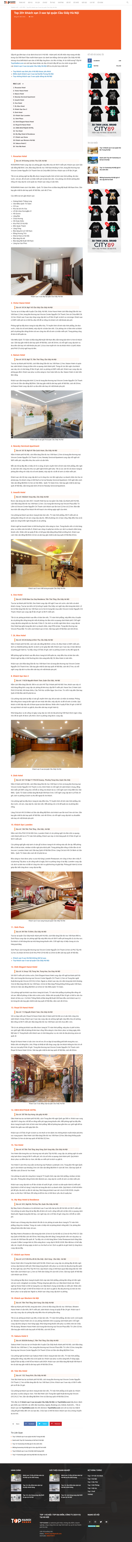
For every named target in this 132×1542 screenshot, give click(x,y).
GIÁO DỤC (84, 2)
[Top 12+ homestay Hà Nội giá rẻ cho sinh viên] (93, 170)
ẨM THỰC (52, 2)
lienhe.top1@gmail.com (53, 1534)
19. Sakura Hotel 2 (19, 143)
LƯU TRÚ (92, 2)
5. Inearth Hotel (18, 100)
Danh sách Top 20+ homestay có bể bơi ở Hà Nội (28, 1440)
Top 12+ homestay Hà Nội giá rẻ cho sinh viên (27, 1444)
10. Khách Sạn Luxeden (21, 115)
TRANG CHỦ (22, 2)
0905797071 (51, 1536)
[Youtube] (106, 1522)
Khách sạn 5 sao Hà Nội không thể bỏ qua (29, 958)
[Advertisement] (66, 34)
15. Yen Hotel (17, 131)
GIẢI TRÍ (68, 2)
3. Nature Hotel (18, 94)
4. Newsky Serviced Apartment (24, 97)
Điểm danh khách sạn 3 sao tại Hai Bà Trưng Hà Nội (33, 74)
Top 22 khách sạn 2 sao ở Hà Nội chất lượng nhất (28, 1451)
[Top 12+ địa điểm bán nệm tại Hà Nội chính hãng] (16, 1487)
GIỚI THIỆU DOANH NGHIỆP (59, 1470)
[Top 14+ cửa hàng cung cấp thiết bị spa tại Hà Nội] (16, 1497)
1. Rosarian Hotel (19, 87)
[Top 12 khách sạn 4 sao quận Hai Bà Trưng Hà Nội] (93, 150)
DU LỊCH (37, 2)
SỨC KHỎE (76, 2)
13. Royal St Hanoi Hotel (22, 125)
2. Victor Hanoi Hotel (20, 91)
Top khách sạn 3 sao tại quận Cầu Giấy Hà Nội (31, 960)
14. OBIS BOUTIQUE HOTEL (23, 128)
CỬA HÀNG (100, 2)
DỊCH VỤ (30, 2)
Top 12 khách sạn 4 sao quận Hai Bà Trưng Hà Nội (28, 1436)
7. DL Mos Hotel (19, 106)
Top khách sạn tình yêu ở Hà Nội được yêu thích (32, 71)
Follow (118, 66)
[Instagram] (95, 1522)
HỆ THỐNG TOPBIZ (95, 1470)
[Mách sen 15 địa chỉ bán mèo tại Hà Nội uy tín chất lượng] (16, 1478)
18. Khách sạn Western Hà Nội (24, 140)
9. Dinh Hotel (17, 112)
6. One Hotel (17, 103)
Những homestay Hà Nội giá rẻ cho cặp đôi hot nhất (29, 1447)
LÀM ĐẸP (45, 2)
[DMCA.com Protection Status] (94, 1527)
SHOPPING (61, 2)
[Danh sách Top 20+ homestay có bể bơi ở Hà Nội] (93, 160)
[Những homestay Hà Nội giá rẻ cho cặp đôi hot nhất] (93, 180)
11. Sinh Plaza (18, 118)
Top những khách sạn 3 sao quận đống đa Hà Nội (32, 76)
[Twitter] (101, 1522)
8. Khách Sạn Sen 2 (20, 109)
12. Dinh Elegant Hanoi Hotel (23, 122)
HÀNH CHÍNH (16, 1470)
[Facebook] (90, 1522)
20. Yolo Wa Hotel (19, 146)
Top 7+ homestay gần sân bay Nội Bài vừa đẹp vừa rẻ (29, 1454)
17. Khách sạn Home (20, 137)
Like (120, 60)
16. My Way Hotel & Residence (24, 134)
